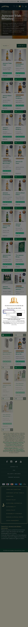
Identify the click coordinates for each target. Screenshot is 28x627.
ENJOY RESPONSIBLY (7, 323)
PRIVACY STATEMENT (6, 322)
